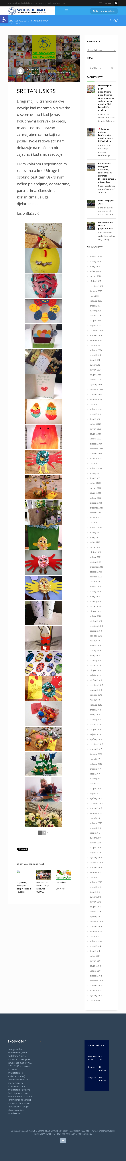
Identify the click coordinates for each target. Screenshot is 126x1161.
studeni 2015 (96, 867)
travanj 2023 (95, 428)
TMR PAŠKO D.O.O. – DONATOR (61, 885)
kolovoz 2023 (96, 409)
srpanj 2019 (95, 650)
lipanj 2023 (95, 419)
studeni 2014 (96, 926)
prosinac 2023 (96, 389)
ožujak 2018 (95, 729)
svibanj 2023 (95, 424)
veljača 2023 (95, 438)
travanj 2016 (95, 842)
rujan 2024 (95, 345)
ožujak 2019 (95, 670)
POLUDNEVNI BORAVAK (39, 21)
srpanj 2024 (95, 355)
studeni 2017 (96, 749)
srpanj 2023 (95, 414)
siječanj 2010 (96, 995)
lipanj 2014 (95, 951)
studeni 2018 (96, 690)
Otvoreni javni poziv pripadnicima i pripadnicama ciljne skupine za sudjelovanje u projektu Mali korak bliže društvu (106, 98)
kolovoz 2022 (96, 468)
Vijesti (37, 74)
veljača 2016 (95, 852)
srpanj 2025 (95, 305)
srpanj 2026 (95, 261)
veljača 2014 (95, 970)
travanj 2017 (95, 783)
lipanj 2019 (95, 655)
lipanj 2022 (95, 478)
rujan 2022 (95, 463)
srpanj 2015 (95, 887)
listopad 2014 (96, 931)
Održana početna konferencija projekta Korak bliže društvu (105, 135)
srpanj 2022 (95, 473)
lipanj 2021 (95, 537)
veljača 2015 (95, 911)
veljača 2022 (95, 498)
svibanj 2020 (95, 601)
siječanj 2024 (96, 384)
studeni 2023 (96, 394)
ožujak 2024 (95, 374)
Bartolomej (32, 69)
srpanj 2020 (95, 591)
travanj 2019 (95, 665)
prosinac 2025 (96, 286)
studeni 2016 (96, 808)
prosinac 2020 (96, 566)
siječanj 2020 (96, 621)
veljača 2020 (95, 616)
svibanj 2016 (95, 837)
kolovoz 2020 (96, 586)
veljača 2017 (95, 793)
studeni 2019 (96, 630)
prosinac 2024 (96, 330)
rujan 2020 (95, 581)
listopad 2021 (96, 517)
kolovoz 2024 (96, 350)
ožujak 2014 (95, 965)
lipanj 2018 (95, 714)
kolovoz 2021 (96, 527)
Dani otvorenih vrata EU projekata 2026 (105, 225)
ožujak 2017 (95, 788)
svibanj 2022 (95, 483)
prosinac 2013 (96, 980)
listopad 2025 (96, 291)
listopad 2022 (96, 458)
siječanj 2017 (96, 798)
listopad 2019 (96, 635)
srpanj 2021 (95, 532)
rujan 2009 (95, 1000)
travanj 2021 (95, 547)
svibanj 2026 (95, 271)
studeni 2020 (96, 571)
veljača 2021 (95, 557)
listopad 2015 (96, 872)
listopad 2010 (96, 990)
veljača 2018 (95, 734)
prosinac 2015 (96, 862)
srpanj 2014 (95, 946)
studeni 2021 (96, 512)
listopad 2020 (96, 576)
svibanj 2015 (95, 896)
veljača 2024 (95, 379)
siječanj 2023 (96, 443)
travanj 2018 (95, 724)
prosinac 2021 (96, 507)
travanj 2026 (95, 276)
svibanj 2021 (95, 542)
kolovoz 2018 (96, 704)
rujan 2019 (95, 640)
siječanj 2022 (96, 502)
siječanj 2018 (96, 739)
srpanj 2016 (95, 828)
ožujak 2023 (95, 433)
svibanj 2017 (95, 778)
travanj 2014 (95, 960)
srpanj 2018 (95, 709)
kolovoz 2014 (96, 941)
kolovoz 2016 (96, 823)
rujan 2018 (95, 699)
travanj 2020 (95, 606)
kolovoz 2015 (96, 882)
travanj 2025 (95, 315)
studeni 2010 (96, 985)
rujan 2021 (95, 522)
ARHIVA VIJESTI (21, 21)
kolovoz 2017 (96, 764)
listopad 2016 (96, 813)
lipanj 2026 (95, 266)
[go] (112, 68)
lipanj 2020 (95, 596)
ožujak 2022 (95, 492)
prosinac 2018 (96, 685)
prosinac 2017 (96, 744)
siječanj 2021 (96, 562)
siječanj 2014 (96, 975)
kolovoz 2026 (96, 256)
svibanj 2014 (95, 956)
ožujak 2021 (95, 552)
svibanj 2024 (95, 364)
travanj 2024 (95, 369)
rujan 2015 (95, 877)
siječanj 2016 (96, 857)
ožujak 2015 (95, 906)
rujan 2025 (95, 296)
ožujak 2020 (95, 611)
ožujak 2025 (95, 320)
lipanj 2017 (95, 773)
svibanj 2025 (95, 310)
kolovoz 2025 (96, 300)
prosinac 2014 (96, 921)
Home (10, 21)
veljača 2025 (95, 325)
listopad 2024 (96, 340)
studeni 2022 (96, 453)
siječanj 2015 (96, 916)
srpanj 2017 (95, 768)
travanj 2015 (95, 901)
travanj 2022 (95, 488)
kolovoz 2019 (96, 645)
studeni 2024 (96, 335)
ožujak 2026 (95, 281)
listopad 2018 (96, 694)
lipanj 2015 (95, 892)
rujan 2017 (95, 759)
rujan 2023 (95, 404)
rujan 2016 (95, 818)
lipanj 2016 (95, 832)
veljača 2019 (95, 675)
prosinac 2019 (96, 626)
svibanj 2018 (95, 719)
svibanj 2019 (95, 660)
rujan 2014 (95, 936)
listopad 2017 (96, 754)
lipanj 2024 (95, 360)
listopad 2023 (96, 399)
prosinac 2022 (96, 448)
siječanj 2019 (96, 680)
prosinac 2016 (96, 803)
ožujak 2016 (95, 847)
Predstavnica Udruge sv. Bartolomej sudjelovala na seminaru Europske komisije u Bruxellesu (107, 172)
